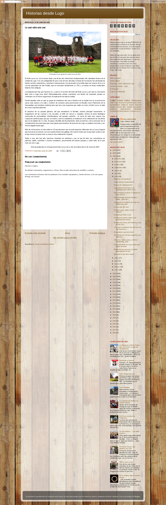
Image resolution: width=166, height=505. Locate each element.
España (129, 107)
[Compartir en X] (65, 151)
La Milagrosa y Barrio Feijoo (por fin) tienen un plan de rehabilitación (129, 347)
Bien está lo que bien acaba (124, 254)
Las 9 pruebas (124, 387)
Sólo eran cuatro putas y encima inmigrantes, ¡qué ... (125, 241)
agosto (117, 170)
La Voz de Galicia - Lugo (119, 86)
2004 (115, 321)
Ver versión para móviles (65, 238)
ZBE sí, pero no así (126, 462)
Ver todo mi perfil (116, 142)
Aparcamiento (125, 109)
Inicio (67, 233)
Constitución (114, 111)
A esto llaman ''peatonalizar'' (124, 182)
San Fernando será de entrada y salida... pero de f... (125, 198)
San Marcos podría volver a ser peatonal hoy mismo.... (125, 218)
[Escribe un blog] (63, 151)
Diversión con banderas (122, 179)
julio (116, 173)
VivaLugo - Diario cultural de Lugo (122, 83)
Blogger (137, 496)
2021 (115, 279)
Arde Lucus (114, 103)
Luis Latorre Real (129, 119)
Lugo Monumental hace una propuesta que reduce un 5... (125, 189)
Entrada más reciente (35, 233)
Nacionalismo (124, 111)
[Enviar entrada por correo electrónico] (57, 151)
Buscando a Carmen (126, 360)
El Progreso (114, 89)
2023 (115, 273)
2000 (115, 333)
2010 (115, 312)
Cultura (120, 100)
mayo (116, 258)
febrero (117, 267)
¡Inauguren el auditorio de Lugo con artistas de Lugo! (127, 203)
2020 (115, 282)
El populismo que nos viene (124, 232)
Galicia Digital (115, 81)
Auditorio (113, 109)
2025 (115, 153)
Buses (138, 111)
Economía (122, 103)
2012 (115, 306)
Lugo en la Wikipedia (117, 92)
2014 (115, 300)
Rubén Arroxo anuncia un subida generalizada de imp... (125, 250)
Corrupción (137, 107)
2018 (115, 288)
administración (131, 103)
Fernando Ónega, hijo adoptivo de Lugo (127, 447)
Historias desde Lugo (45, 13)
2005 (115, 318)
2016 (115, 294)
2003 (115, 324)
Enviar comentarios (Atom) (44, 244)
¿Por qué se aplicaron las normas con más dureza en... (127, 228)
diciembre (118, 159)
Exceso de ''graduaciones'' (123, 185)
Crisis (139, 103)
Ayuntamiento (115, 105)
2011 (114, 309)
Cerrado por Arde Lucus (122, 215)
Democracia (136, 100)
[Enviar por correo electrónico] (61, 151)
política (127, 100)
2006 (115, 315)
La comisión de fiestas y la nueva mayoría (128, 401)
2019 (115, 285)
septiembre (118, 167)
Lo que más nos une (121, 207)
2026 (115, 150)
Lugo (113, 100)
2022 (115, 276)
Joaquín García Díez (118, 107)
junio (116, 176)
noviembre (118, 162)
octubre (117, 164)
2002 (115, 327)
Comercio (124, 105)
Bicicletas (137, 109)
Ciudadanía (133, 111)
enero (116, 270)
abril (116, 261)
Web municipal (115, 78)
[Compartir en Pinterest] (70, 151)
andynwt (115, 496)
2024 (115, 156)
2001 (115, 330)
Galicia (131, 105)
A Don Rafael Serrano (127, 374)
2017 (115, 291)
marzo (116, 264)
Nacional (138, 105)
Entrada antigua (97, 233)
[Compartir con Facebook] (68, 151)
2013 (115, 303)
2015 (115, 297)
